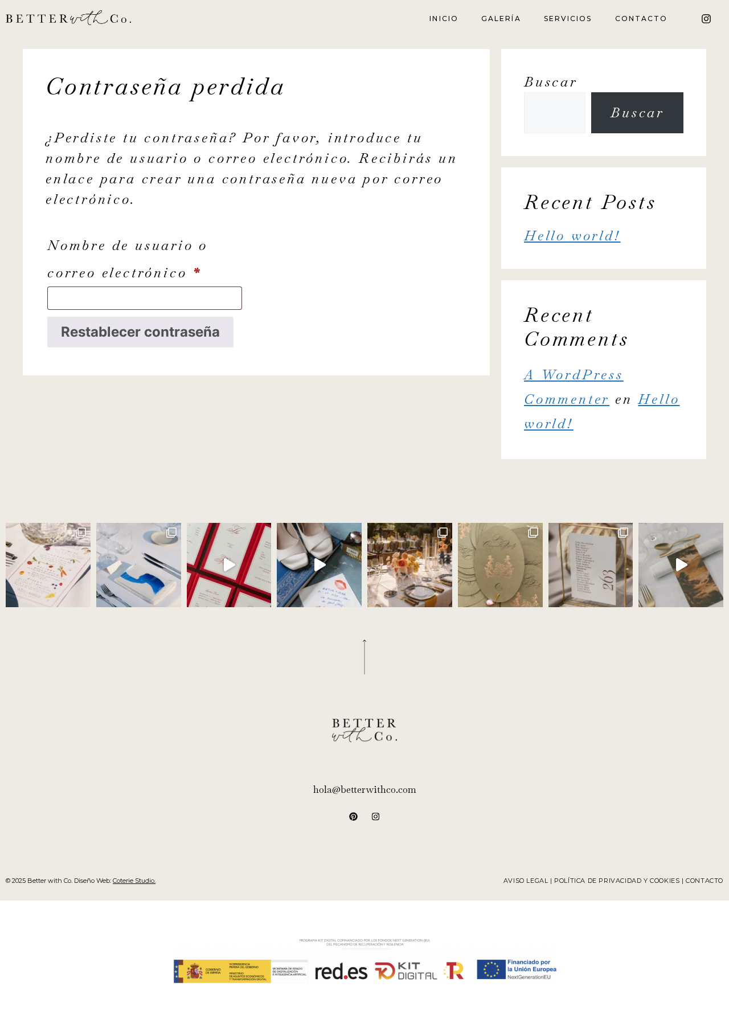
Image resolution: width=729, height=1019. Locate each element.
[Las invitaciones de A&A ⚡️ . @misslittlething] (319, 565)
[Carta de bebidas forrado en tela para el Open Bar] (229, 565)
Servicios (568, 18)
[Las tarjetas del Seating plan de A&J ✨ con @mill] (500, 565)
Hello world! (572, 235)
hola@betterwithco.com (364, 789)
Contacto (641, 18)
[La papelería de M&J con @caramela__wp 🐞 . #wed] (590, 565)
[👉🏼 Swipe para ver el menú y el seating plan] (409, 565)
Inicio (443, 18)
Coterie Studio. (134, 881)
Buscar (551, 82)
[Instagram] (706, 19)
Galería (501, 18)
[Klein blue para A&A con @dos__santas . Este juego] (138, 565)
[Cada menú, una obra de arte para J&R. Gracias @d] (680, 565)
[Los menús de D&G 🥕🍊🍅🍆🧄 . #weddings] (48, 565)
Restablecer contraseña (140, 332)
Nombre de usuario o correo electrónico (144, 256)
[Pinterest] (353, 816)
